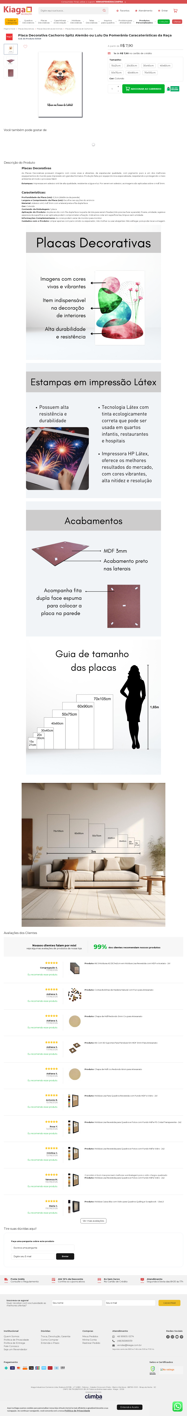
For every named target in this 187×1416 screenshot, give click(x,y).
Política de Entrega (14, 1343)
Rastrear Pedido (91, 1343)
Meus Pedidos (90, 1336)
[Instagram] (172, 1337)
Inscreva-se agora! (17, 1300)
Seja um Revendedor (15, 1349)
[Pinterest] (181, 1337)
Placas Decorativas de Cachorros (78, 29)
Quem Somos (11, 1336)
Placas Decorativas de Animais (50, 29)
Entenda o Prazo (50, 1343)
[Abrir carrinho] (177, 10)
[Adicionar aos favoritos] (25, 46)
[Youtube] (177, 1337)
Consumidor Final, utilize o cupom (92, 2)
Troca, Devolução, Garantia (55, 1336)
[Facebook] (168, 1337)
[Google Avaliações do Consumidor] (171, 1370)
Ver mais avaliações (93, 1220)
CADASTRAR (169, 1303)
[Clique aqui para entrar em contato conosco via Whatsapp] (177, 1406)
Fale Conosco (11, 1346)
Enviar (65, 1256)
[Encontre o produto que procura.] (104, 10)
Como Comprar (49, 1339)
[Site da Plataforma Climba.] (93, 1395)
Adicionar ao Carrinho (146, 88)
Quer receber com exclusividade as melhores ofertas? (26, 1304)
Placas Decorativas (26, 29)
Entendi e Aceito (129, 1407)
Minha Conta (89, 1339)
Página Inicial (10, 29)
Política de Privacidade (77, 1411)
